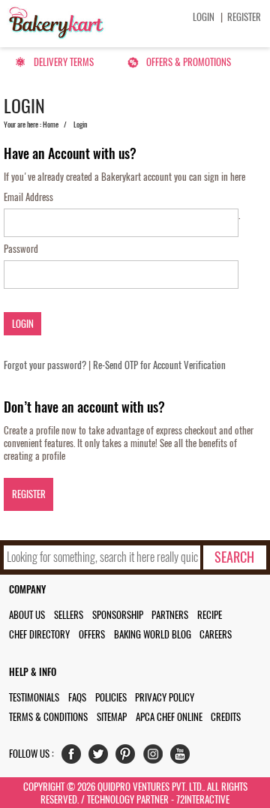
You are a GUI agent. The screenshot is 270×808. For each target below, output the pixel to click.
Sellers (68, 614)
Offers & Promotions (188, 62)
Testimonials (34, 697)
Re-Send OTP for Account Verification (159, 365)
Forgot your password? (45, 365)
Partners (170, 614)
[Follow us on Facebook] (75, 757)
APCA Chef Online (169, 716)
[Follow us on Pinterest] (129, 757)
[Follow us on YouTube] (183, 757)
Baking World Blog (152, 634)
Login (203, 17)
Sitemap (112, 716)
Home (50, 124)
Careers (216, 634)
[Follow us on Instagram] (156, 757)
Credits (226, 716)
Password (21, 248)
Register (244, 17)
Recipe (209, 614)
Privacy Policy (164, 697)
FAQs (77, 697)
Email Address (28, 197)
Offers (92, 634)
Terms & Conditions (48, 716)
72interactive (203, 799)
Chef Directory (39, 634)
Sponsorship (117, 614)
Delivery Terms (64, 62)
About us (27, 614)
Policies (111, 697)
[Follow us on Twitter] (101, 757)
